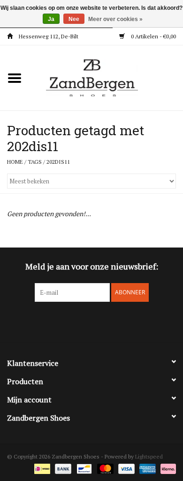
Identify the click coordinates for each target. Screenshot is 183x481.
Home (15, 161)
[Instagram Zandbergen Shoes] (99, 320)
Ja (51, 19)
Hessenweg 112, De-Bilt (47, 36)
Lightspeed (149, 456)
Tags (35, 161)
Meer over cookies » (115, 19)
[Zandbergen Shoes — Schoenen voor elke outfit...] (106, 77)
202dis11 (58, 161)
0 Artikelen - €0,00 (153, 36)
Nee (74, 19)
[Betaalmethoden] (41, 468)
